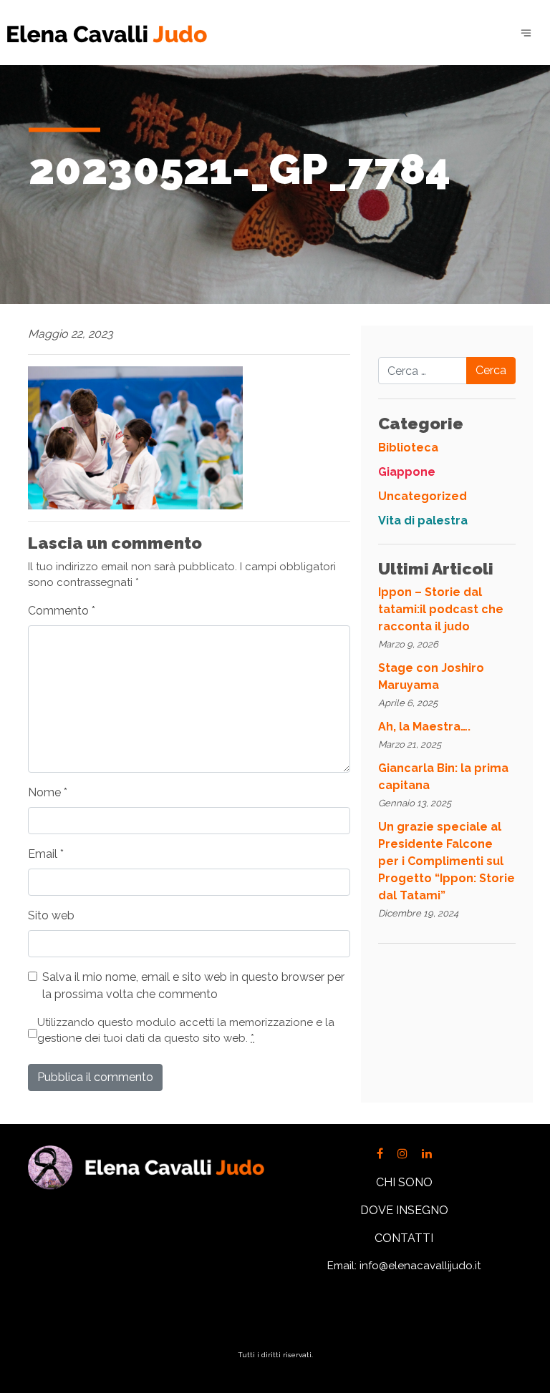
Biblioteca (408, 447)
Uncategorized (422, 496)
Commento (61, 610)
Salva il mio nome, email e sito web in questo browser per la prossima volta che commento (193, 985)
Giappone (406, 472)
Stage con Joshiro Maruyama (431, 676)
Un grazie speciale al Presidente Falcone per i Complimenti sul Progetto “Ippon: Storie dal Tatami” (446, 861)
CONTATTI (404, 1238)
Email (46, 854)
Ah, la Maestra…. (424, 726)
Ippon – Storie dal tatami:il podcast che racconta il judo (440, 609)
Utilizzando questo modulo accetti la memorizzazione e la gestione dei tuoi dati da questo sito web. (185, 1030)
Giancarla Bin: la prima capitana (443, 776)
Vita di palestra (423, 520)
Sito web (51, 915)
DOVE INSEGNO (404, 1210)
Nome (47, 792)
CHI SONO (404, 1182)
